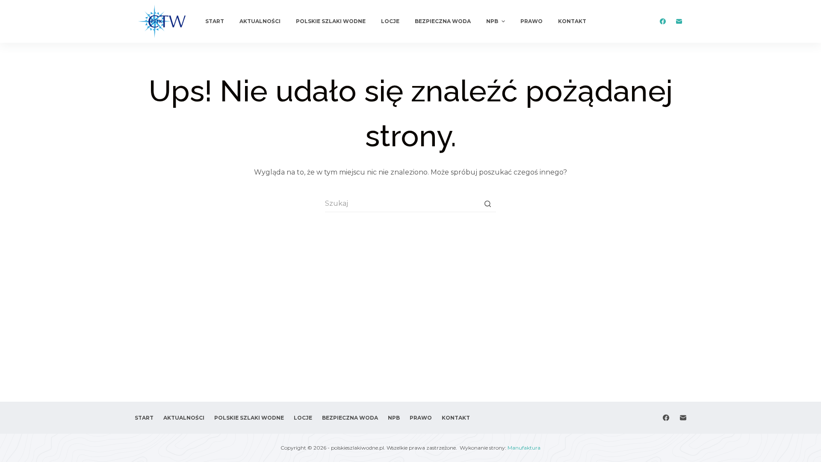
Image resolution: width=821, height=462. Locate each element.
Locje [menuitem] (390, 21)
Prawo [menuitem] (531, 21)
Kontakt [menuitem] (572, 21)
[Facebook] (662, 21)
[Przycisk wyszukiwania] (487, 203)
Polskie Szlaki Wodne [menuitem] (331, 21)
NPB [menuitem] (492, 21)
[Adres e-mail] (678, 21)
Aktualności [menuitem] (260, 21)
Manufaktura (524, 447)
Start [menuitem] (214, 21)
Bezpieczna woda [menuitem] (443, 21)
